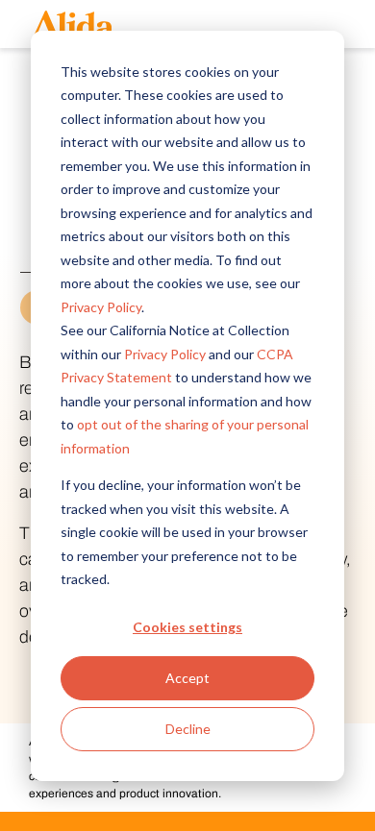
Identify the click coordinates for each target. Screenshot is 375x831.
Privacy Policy (101, 307)
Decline (188, 729)
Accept (187, 678)
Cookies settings (187, 627)
